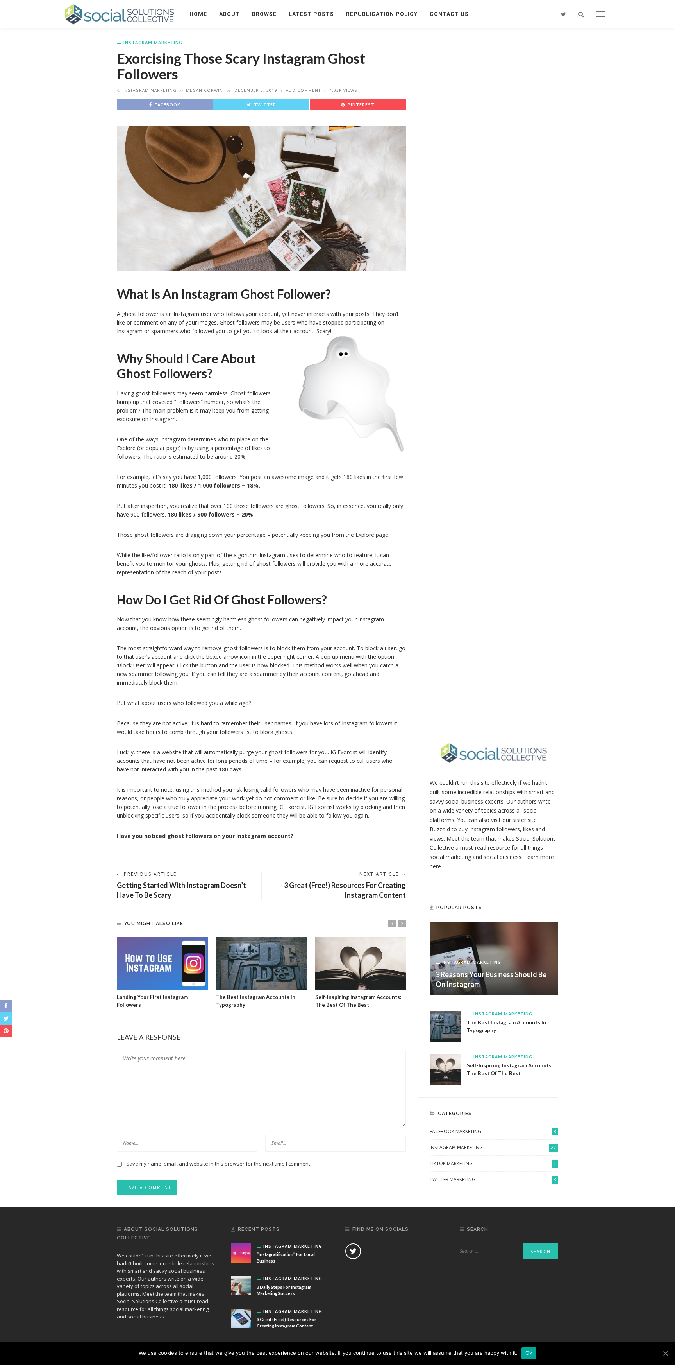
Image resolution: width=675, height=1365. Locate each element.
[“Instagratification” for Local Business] (241, 1252)
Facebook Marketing (493, 1131)
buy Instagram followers (489, 829)
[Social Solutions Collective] (119, 13)
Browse (264, 14)
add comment (303, 90)
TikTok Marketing (493, 1163)
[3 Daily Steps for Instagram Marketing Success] (241, 1285)
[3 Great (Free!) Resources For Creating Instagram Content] (241, 1317)
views (437, 838)
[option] (162, 973)
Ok (528, 1353)
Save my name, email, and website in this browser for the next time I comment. (218, 1163)
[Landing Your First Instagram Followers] (162, 963)
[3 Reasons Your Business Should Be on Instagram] (494, 957)
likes (528, 829)
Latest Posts (311, 14)
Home (198, 14)
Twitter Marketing (493, 1179)
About (229, 14)
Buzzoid (440, 829)
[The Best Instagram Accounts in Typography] (261, 963)
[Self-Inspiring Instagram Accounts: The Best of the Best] (361, 963)
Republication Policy (382, 14)
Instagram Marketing (152, 42)
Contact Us (449, 14)
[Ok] (665, 1353)
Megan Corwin (204, 90)
